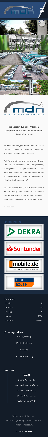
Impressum (28, 425)
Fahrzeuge (29, 416)
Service (38, 420)
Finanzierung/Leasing (15, 420)
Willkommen (17, 416)
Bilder (18, 425)
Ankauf (30, 420)
